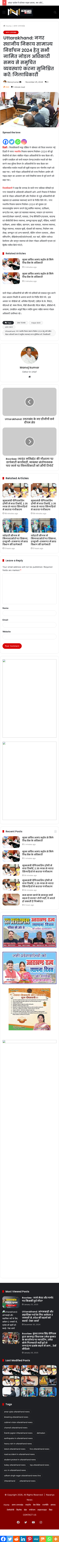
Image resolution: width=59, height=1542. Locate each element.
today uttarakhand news (14, 1465)
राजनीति (45, 1504)
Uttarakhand (9, 1481)
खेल (25, 1509)
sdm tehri (9, 327)
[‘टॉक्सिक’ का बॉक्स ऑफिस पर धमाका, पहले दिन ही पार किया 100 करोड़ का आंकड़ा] (11, 1392)
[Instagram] (24, 140)
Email (5, 620)
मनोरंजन (32, 1509)
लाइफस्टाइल (42, 1509)
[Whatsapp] (18, 140)
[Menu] (4, 13)
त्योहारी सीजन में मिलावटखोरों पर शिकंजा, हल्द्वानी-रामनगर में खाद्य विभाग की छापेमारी (15, 540)
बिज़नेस (19, 1509)
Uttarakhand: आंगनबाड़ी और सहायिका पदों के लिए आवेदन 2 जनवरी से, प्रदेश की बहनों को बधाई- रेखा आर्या (37, 1316)
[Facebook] (5, 140)
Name (5, 608)
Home (8, 26)
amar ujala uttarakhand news (17, 1411)
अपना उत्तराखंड (19, 26)
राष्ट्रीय (28, 1504)
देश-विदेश (36, 1504)
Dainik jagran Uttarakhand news (18, 1433)
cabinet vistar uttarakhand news (18, 1422)
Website (7, 631)
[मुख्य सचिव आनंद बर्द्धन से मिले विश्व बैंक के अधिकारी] (11, 264)
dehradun (41, 1433)
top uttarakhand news (39, 1465)
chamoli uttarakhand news (15, 1427)
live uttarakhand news (39, 1449)
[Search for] (55, 13)
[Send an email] (20, 82)
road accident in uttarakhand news (19, 1454)
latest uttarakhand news (14, 1449)
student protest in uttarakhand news (20, 1459)
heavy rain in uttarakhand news (18, 1443)
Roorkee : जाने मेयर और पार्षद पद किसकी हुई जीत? (37, 1299)
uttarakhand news (27, 1481)
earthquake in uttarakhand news (18, 1438)
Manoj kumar (13, 82)
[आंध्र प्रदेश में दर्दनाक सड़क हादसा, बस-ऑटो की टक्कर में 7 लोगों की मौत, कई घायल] (48, 1381)
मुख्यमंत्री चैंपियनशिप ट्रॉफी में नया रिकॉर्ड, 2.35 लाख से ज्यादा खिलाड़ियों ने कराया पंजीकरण (15, 505)
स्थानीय (17, 151)
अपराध (53, 1504)
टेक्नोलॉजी (10, 1509)
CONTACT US (29, 1514)
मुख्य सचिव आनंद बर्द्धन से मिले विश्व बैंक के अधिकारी (37, 261)
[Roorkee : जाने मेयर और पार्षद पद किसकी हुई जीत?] (11, 1302)
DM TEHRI (21, 323)
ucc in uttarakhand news (15, 1470)
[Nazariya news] (20, 12)
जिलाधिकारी (7, 188)
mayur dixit (35, 323)
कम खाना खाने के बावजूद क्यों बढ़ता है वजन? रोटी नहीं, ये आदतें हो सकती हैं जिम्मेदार (38, 898)
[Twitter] (11, 140)
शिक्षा (50, 1509)
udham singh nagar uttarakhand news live (22, 1475)
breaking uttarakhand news (16, 1417)
